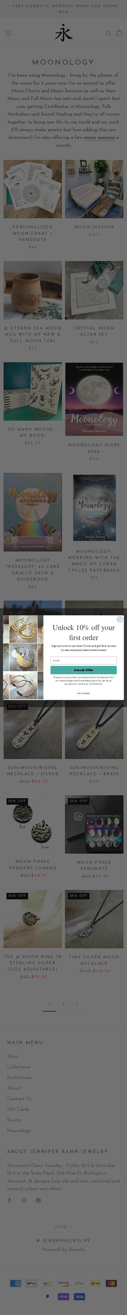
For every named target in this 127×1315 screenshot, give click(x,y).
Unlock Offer (83, 670)
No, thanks (83, 693)
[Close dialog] (120, 619)
